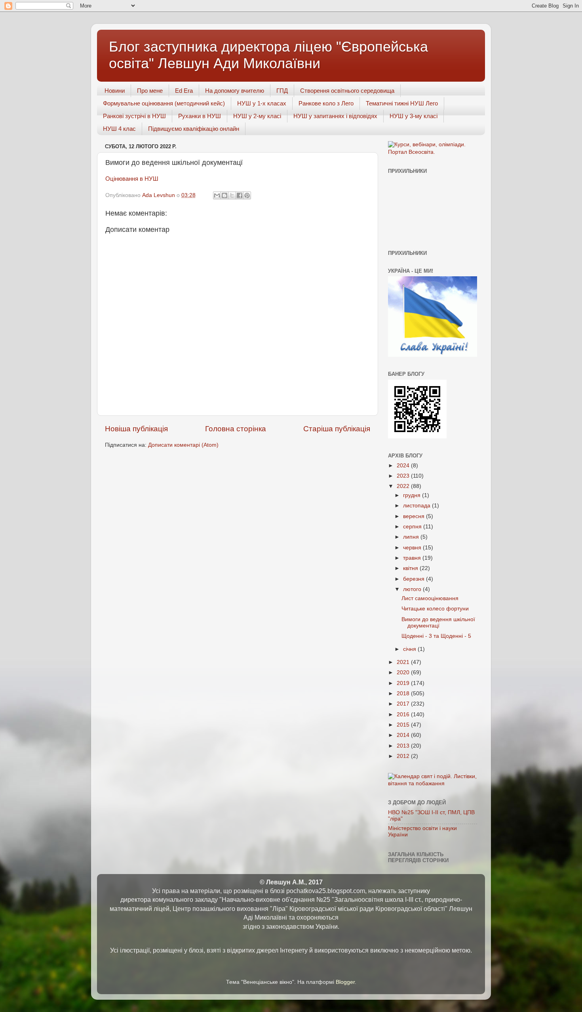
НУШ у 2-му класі (257, 116)
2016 (404, 714)
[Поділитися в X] (232, 195)
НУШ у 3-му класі (413, 116)
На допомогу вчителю (234, 90)
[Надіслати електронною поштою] (217, 195)
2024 (404, 466)
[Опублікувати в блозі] (224, 195)
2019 (404, 683)
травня (412, 558)
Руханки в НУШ (199, 116)
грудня (412, 495)
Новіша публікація (136, 429)
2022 (404, 486)
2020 (404, 672)
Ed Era (184, 90)
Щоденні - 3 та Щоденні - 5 (436, 636)
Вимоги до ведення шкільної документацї (438, 622)
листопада (417, 506)
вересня (414, 516)
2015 (404, 725)
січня (410, 649)
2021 (404, 662)
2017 (404, 704)
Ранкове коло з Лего (326, 103)
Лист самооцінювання (429, 598)
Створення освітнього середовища (347, 90)
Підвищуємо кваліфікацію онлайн (193, 128)
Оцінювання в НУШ (131, 179)
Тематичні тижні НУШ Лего (402, 103)
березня (414, 579)
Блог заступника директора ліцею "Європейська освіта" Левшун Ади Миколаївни (268, 54)
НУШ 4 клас (119, 128)
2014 (404, 735)
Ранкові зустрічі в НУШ (134, 116)
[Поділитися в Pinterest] (247, 195)
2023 (404, 476)
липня (411, 537)
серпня (413, 527)
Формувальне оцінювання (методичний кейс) (164, 103)
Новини (115, 90)
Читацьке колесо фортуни (435, 609)
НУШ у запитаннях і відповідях (335, 116)
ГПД (282, 90)
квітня (411, 568)
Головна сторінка (235, 429)
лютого (413, 589)
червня (413, 548)
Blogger (345, 982)
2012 (404, 756)
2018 (404, 693)
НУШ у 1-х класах (261, 103)
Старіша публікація (336, 429)
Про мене (150, 90)
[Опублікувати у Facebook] (239, 195)
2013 (404, 746)
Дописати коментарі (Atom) (183, 445)
